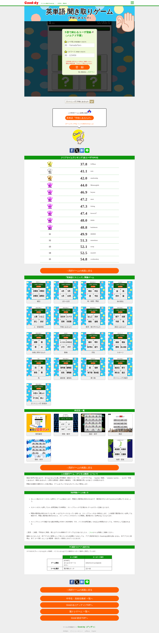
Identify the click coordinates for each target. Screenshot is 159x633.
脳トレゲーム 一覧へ (79, 611)
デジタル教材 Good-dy (47, 3)
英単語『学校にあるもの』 (79, 118)
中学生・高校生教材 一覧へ (79, 598)
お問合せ (87, 631)
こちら (91, 532)
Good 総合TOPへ (79, 618)
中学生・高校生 (62, 3)
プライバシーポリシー (76, 631)
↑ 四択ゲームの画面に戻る (79, 271)
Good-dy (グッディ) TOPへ (79, 605)
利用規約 (65, 631)
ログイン (91, 72)
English (94, 631)
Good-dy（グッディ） (87, 627)
